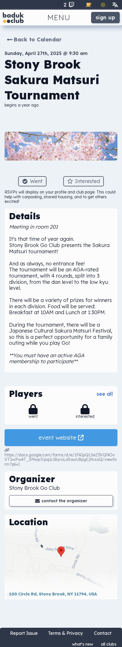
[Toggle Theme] (103, 5)
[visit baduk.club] (13, 17)
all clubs (108, 644)
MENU (58, 17)
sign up (105, 17)
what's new (82, 644)
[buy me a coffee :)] (88, 5)
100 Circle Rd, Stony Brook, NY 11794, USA (53, 594)
